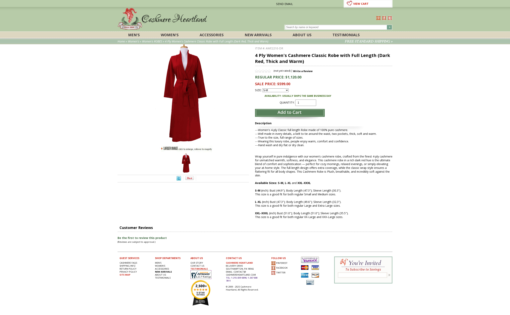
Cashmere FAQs (128, 262)
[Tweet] (179, 179)
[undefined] (186, 143)
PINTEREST (281, 263)
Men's (134, 34)
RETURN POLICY (128, 268)
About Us (302, 34)
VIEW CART (361, 4)
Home (121, 41)
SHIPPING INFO (127, 265)
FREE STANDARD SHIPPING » (368, 41)
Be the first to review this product (142, 238)
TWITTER (280, 272)
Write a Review (303, 71)
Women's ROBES (152, 41)
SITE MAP (125, 274)
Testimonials (346, 34)
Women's (169, 34)
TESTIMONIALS (199, 268)
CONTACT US (197, 265)
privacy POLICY (128, 271)
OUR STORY (196, 262)
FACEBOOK (282, 267)
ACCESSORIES (212, 34)
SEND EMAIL (284, 4)
